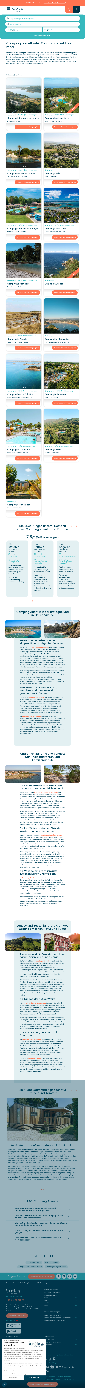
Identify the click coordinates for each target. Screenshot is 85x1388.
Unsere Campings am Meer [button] (53, 1315)
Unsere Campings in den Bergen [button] (54, 1320)
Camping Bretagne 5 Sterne (56, 1267)
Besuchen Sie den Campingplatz (28, 127)
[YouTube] (75, 1276)
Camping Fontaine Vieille (57, 118)
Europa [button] (46, 1306)
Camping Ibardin (53, 449)
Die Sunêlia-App (69, 1380)
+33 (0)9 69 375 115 (15, 1300)
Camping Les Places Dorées (21, 173)
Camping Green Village (18, 504)
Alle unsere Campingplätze (52, 1292)
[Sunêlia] (17, 9)
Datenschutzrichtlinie (64, 1377)
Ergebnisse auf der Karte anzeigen (42, 1384)
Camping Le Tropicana (18, 449)
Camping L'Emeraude (55, 228)
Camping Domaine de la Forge (22, 228)
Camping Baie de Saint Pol (20, 394)
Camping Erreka (53, 173)
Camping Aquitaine (34, 1262)
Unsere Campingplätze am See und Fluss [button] (57, 1318)
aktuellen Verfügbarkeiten (54, 3)
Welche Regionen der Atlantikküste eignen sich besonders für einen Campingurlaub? (36, 1209)
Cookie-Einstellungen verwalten (50, 1380)
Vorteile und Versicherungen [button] (53, 1342)
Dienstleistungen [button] (49, 1339)
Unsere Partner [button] (48, 1345)
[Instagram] (69, 1276)
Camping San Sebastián (57, 339)
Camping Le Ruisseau (55, 394)
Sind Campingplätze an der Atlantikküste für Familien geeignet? (39, 1231)
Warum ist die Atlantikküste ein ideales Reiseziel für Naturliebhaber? (38, 1238)
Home (8, 1283)
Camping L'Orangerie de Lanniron (23, 118)
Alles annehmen (34, 1377)
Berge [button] (45, 1300)
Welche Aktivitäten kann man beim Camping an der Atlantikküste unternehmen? (39, 1216)
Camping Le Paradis (17, 339)
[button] (4, 1384)
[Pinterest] (64, 1276)
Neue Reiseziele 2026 (50, 1295)
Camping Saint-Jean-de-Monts (30, 1267)
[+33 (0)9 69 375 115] (69, 9)
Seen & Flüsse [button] (48, 1303)
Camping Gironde (51, 1262)
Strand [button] (46, 1298)
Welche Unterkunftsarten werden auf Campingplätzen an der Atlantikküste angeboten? (41, 1224)
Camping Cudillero (54, 283)
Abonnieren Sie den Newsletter (41, 1276)
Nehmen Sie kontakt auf (17, 1315)
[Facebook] (58, 1276)
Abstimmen (13, 1377)
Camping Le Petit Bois (18, 283)
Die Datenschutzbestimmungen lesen (14, 1371)
